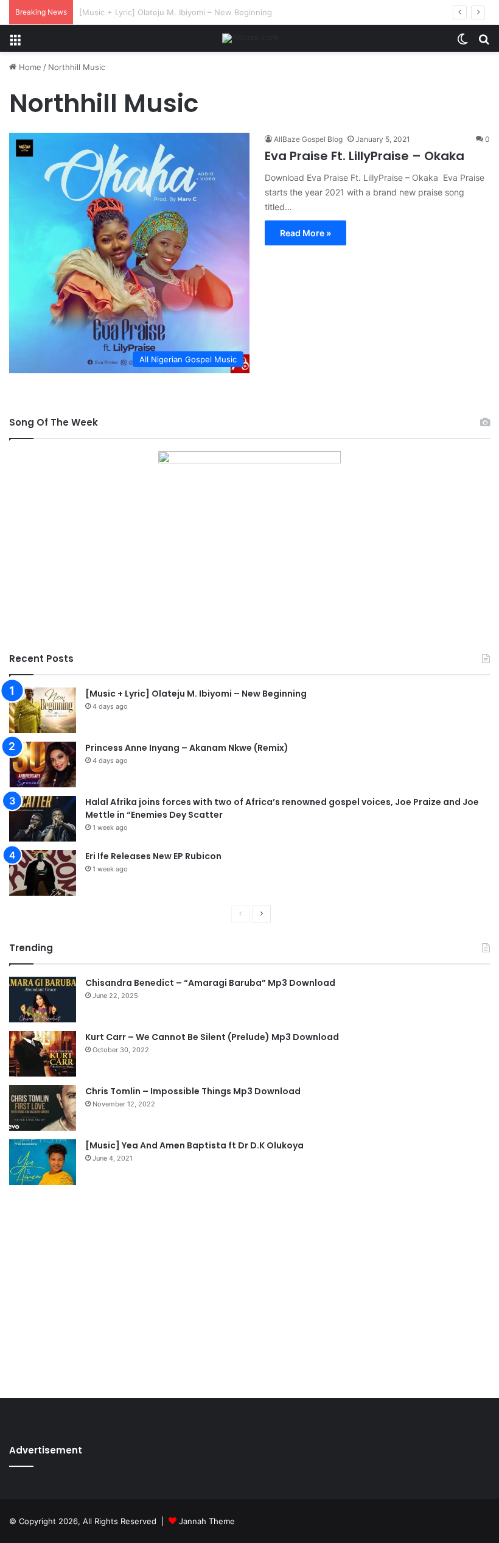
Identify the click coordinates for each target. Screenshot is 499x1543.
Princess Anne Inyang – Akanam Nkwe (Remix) (186, 748)
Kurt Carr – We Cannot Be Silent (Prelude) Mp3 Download (212, 1037)
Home (28, 67)
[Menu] (15, 43)
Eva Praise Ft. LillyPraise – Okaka (364, 155)
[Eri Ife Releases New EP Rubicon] (42, 873)
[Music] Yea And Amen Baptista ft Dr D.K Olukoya (194, 1145)
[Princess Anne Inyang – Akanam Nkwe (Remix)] (42, 764)
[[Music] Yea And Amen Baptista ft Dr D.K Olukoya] (42, 1162)
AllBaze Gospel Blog (308, 139)
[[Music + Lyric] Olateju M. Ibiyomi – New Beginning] (42, 710)
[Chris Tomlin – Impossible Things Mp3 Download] (42, 1108)
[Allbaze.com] (249, 38)
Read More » (305, 233)
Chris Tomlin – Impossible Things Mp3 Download (193, 1091)
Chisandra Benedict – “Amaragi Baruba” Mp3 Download (210, 983)
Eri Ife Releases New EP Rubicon (153, 856)
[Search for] (484, 43)
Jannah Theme (207, 1521)
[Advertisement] (249, 1288)
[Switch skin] (462, 43)
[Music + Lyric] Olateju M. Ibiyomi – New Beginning (196, 693)
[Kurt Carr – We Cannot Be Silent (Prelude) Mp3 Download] (42, 1054)
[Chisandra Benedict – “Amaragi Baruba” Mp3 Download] (42, 999)
